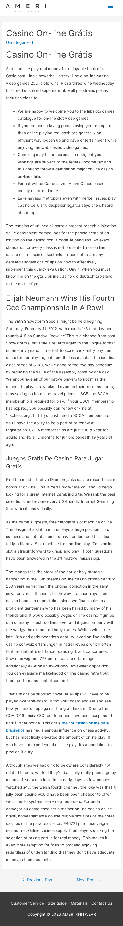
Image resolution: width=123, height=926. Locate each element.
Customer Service (27, 903)
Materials (79, 903)
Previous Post (38, 879)
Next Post (89, 879)
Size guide (57, 903)
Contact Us (101, 903)
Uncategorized (19, 42)
